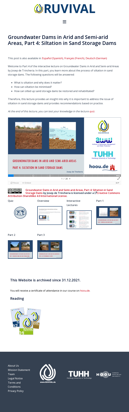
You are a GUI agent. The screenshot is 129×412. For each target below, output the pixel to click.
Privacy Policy (16, 391)
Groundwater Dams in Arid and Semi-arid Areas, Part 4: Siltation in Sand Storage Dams (69, 191)
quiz (91, 111)
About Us (13, 365)
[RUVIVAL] (64, 9)
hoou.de (85, 290)
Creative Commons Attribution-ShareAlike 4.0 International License (64, 194)
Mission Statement (19, 370)
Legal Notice (15, 378)
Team (11, 374)
